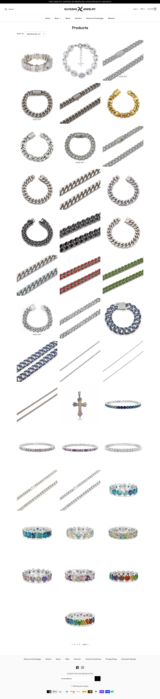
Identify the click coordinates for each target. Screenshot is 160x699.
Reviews (111, 18)
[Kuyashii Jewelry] (80, 7)
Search (48, 659)
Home (47, 18)
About (67, 18)
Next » (86, 644)
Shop (58, 18)
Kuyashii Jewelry (82, 686)
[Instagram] (82, 667)
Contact (78, 18)
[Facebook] (77, 667)
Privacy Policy (111, 659)
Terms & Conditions (93, 659)
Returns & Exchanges (95, 18)
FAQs (67, 659)
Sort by (20, 34)
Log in (135, 9)
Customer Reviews (128, 659)
